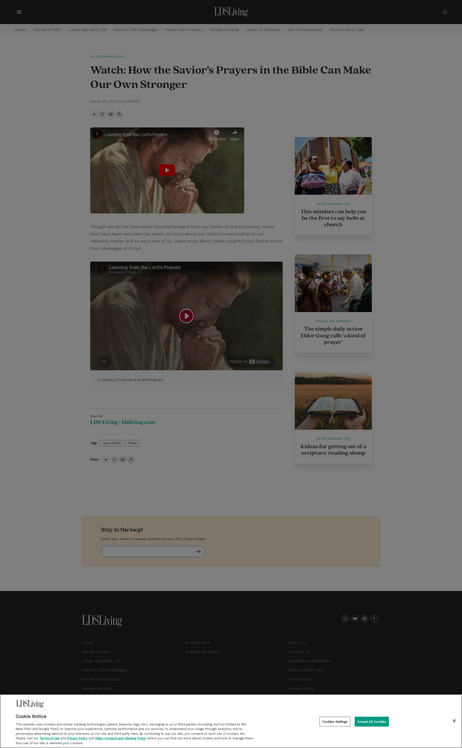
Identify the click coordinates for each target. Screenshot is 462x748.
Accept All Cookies (371, 721)
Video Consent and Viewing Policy (120, 738)
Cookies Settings (335, 721)
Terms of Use (50, 738)
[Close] (454, 721)
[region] (231, 721)
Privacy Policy (77, 738)
